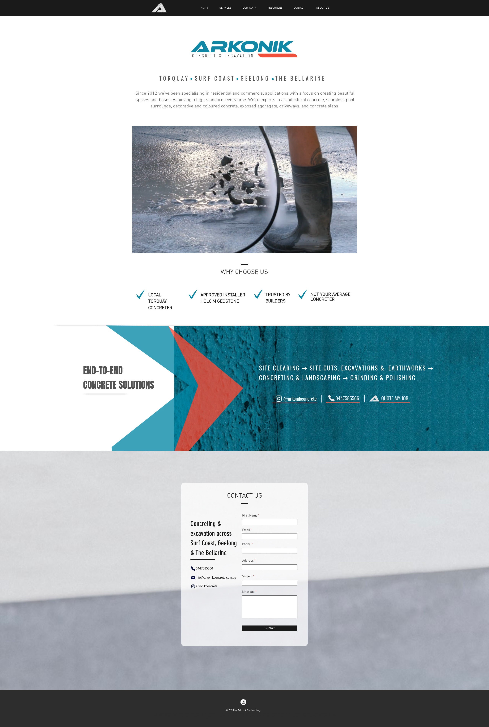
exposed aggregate (258, 106)
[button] (352, 249)
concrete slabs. (324, 106)
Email (246, 530)
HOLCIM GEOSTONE (220, 301)
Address (248, 561)
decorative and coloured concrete (205, 106)
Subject (247, 576)
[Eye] (159, 8)
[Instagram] (243, 702)
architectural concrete (302, 100)
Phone (246, 544)
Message (248, 592)
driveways (289, 106)
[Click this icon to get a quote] (374, 398)
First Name (249, 515)
